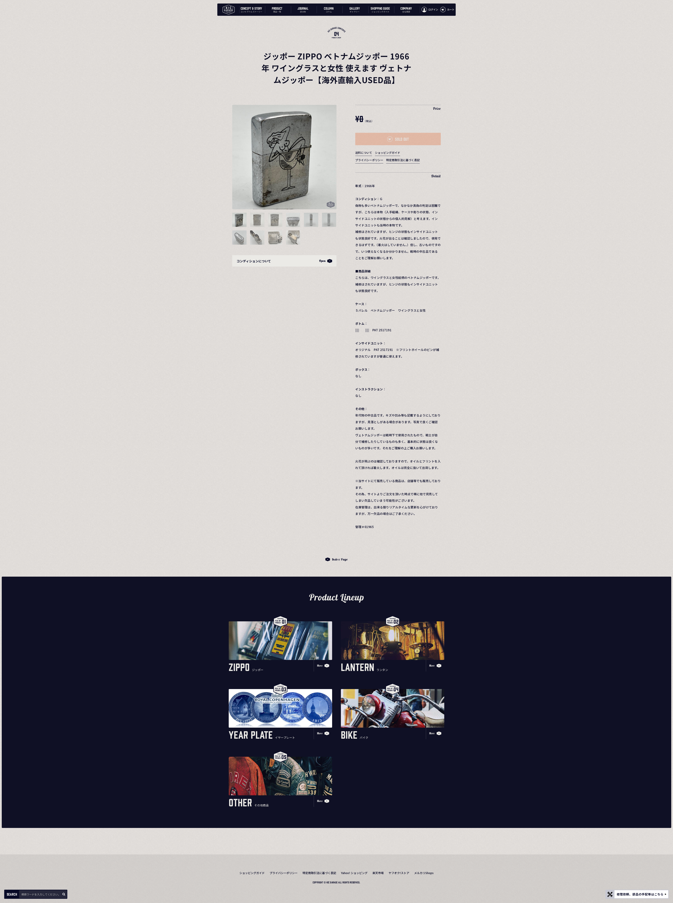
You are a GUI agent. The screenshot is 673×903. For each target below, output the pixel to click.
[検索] (64, 894)
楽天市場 (378, 873)
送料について (363, 152)
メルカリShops (424, 873)
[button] (239, 220)
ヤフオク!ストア (399, 873)
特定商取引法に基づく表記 (403, 160)
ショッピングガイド (387, 152)
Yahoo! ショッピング (354, 873)
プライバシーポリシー (369, 160)
